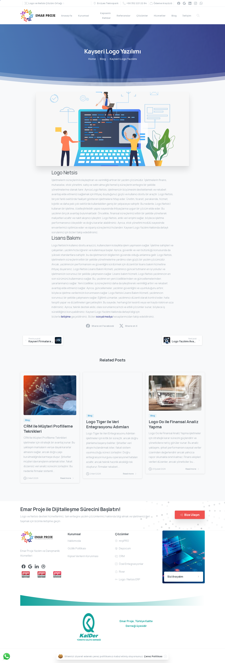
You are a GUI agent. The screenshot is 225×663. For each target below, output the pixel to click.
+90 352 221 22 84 (137, 3)
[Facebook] (178, 3)
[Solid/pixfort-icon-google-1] (30, 566)
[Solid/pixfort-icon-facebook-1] (23, 566)
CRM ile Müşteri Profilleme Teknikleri (48, 428)
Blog (103, 59)
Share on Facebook (103, 325)
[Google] (184, 3)
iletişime (66, 316)
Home (92, 59)
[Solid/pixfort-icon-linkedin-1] (36, 566)
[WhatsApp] (201, 3)
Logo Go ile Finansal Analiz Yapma (173, 424)
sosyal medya (104, 316)
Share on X (131, 325)
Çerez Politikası (153, 656)
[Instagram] (195, 3)
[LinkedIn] (189, 3)
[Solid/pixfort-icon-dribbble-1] (43, 566)
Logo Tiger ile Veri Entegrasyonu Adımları (107, 424)
